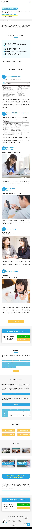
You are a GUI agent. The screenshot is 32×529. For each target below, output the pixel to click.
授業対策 (14, 517)
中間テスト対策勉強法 (8, 430)
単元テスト (14, 522)
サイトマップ (25, 519)
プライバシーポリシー (26, 522)
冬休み (19, 517)
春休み (19, 520)
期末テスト (14, 520)
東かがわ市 (19, 360)
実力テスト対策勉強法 (8, 434)
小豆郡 (27, 360)
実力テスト (14, 521)
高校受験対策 (20, 521)
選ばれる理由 (9, 516)
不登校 (9, 520)
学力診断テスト (10, 521)
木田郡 (12, 362)
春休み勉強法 (6, 450)
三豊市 (5, 360)
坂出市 (27, 362)
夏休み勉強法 (16, 450)
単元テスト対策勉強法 (24, 434)
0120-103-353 (9, 338)
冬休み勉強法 (26, 450)
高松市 (5, 362)
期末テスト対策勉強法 (24, 430)
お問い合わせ (25, 524)
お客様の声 (25, 518)
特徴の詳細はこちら (16, 321)
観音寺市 (5, 367)
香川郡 (19, 362)
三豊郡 (12, 367)
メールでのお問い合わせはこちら (23, 339)
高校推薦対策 (14, 525)
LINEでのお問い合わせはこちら (23, 336)
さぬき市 (12, 360)
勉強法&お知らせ (26, 517)
